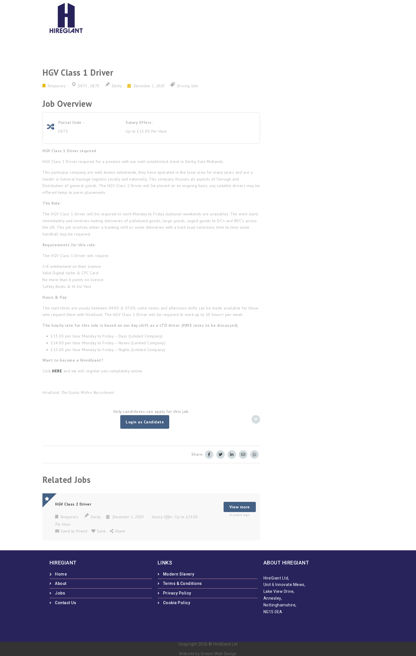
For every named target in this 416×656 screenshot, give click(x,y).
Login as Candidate (145, 421)
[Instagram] (284, 17)
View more (240, 506)
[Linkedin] (303, 17)
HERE (57, 370)
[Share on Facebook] (209, 454)
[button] (341, 17)
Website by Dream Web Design (208, 653)
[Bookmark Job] (256, 419)
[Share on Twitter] (220, 454)
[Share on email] (243, 454)
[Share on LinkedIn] (232, 454)
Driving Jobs (187, 85)
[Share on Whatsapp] (254, 454)
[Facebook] (266, 17)
